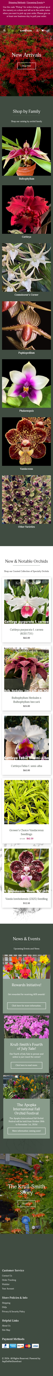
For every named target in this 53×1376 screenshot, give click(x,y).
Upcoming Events (35, 2)
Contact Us (7, 1275)
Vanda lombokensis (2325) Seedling (26, 899)
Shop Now (26, 66)
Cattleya (26, 236)
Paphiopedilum (26, 353)
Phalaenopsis (26, 410)
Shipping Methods (17, 2)
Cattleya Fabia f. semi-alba (26, 766)
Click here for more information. (26, 1005)
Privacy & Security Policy (13, 1311)
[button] (4, 30)
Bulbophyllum (26, 178)
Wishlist (5, 1284)
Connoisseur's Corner (26, 294)
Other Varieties (26, 526)
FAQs (4, 1307)
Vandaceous (26, 469)
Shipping (6, 1303)
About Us (26, 1203)
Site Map (6, 1330)
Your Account (8, 1288)
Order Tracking (9, 1280)
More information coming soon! (26, 1131)
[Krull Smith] (26, 31)
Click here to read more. (26, 1065)
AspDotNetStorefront (11, 1361)
